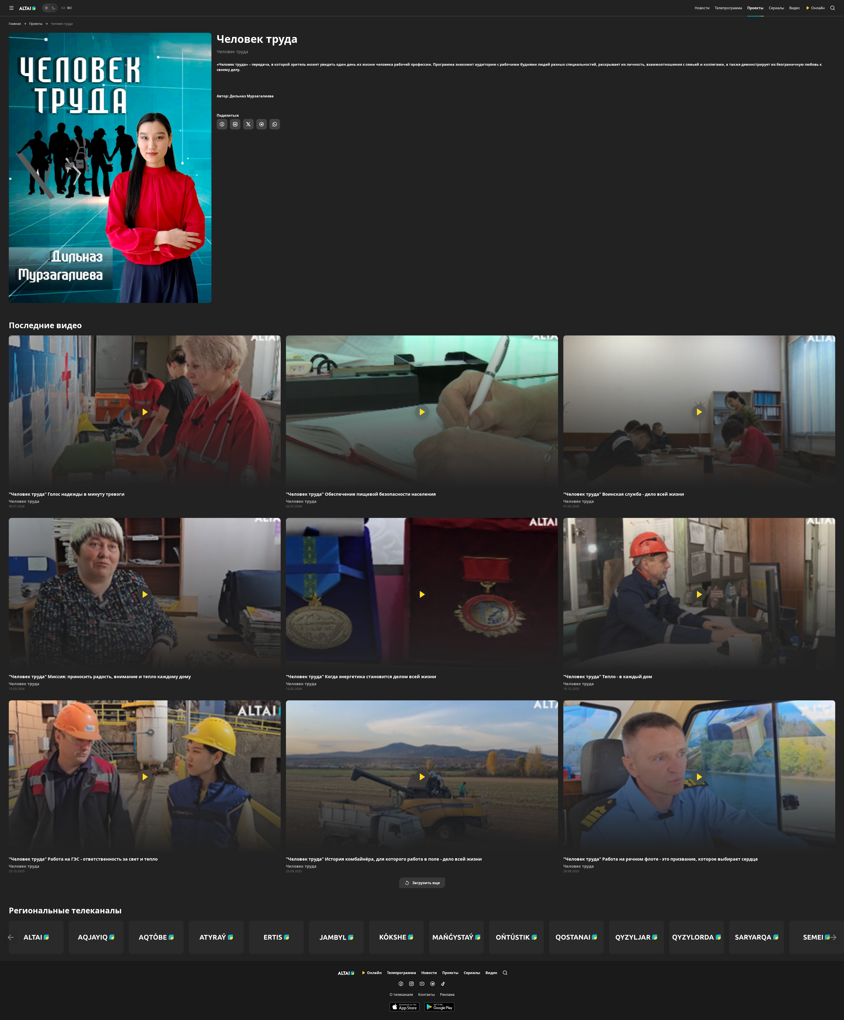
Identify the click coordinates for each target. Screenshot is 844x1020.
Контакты (426, 994)
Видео (794, 7)
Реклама (447, 994)
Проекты (755, 7)
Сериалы (776, 7)
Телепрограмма (728, 7)
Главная (15, 24)
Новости (702, 7)
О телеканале (401, 994)
